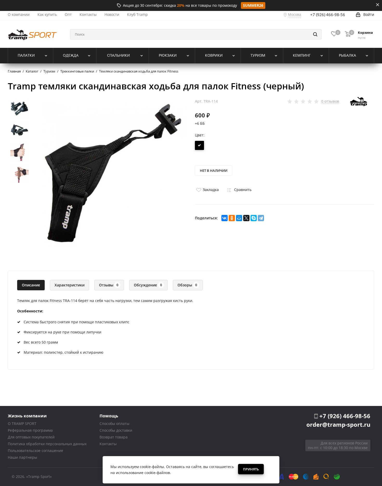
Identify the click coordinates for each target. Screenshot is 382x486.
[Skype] (254, 218)
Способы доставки (116, 430)
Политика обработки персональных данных (47, 443)
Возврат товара (114, 437)
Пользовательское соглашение (35, 450)
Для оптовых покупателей (31, 437)
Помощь (109, 415)
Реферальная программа (30, 430)
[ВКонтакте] (224, 218)
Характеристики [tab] (69, 285)
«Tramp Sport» (39, 476)
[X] (246, 218)
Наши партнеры (22, 457)
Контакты (108, 443)
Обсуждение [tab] (148, 285)
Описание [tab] (31, 285)
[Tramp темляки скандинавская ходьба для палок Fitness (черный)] (113, 172)
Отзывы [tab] (108, 285)
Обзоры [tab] (187, 285)
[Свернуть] (377, 4)
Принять (251, 469)
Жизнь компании (27, 415)
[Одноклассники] (232, 218)
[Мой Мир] (239, 218)
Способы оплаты (114, 423)
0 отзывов (330, 101)
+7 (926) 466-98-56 (327, 14)
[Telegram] (261, 218)
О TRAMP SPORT (22, 423)
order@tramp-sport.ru (338, 424)
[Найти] (315, 34)
